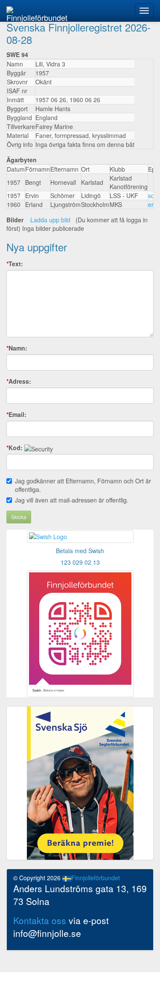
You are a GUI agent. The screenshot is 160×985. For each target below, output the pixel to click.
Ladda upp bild (50, 219)
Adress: (18, 381)
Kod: (14, 447)
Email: (16, 414)
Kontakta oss (39, 920)
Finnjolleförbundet (36, 16)
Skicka (18, 516)
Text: (14, 263)
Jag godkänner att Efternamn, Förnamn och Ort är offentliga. (83, 485)
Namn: (16, 348)
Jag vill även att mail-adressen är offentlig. (71, 500)
